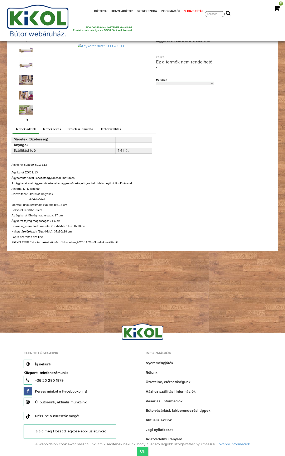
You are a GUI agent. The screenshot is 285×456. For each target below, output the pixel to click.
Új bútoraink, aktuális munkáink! (60, 402)
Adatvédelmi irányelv (164, 439)
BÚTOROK (101, 11)
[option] (27, 50)
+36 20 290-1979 (46, 377)
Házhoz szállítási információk (171, 392)
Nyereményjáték (159, 363)
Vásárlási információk (164, 401)
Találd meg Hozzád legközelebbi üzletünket (70, 431)
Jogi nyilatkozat (159, 430)
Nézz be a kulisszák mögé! (57, 416)
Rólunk (152, 373)
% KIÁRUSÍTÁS (193, 11)
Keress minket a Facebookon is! (60, 391)
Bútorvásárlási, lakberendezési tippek (178, 411)
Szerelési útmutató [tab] (80, 129)
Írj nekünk (42, 364)
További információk (233, 444)
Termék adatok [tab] (26, 129)
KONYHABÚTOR (122, 11)
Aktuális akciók (159, 420)
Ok (142, 451)
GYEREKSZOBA (147, 11)
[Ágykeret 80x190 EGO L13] (26, 50)
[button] (27, 120)
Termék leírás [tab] (52, 129)
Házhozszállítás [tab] (110, 129)
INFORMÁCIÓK (170, 11)
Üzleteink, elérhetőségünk (168, 382)
